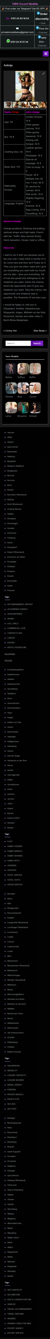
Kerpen (10, 828)
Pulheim (10, 1047)
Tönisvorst (12, 1185)
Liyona (32, 396)
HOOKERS (11, 865)
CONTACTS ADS (14, 633)
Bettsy (9, 377)
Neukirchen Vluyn (15, 1013)
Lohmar (10, 942)
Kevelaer (11, 894)
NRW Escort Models (25, 4)
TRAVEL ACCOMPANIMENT (19, 1309)
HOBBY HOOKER (14, 846)
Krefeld (10, 918)
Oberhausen (12, 1028)
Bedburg (11, 456)
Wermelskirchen (14, 1223)
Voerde (10, 1204)
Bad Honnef (12, 447)
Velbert (10, 1195)
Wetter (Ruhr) (13, 1238)
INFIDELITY (12, 1070)
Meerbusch (12, 970)
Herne (10, 765)
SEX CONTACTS (14, 1290)
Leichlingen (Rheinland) (17, 927)
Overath (10, 1037)
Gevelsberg (12, 689)
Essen (10, 586)
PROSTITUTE (13, 1099)
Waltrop (10, 1214)
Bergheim (11, 461)
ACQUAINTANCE (14, 614)
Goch (9, 698)
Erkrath (10, 576)
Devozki (8, 660)
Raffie (32, 377)
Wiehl (9, 1242)
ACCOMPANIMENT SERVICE (20, 604)
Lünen (10, 951)
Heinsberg (11, 746)
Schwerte (11, 1161)
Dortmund (11, 533)
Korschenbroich (14, 913)
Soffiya (21, 377)
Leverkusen (12, 932)
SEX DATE (11, 1109)
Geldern (10, 679)
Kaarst (10, 808)
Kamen (10, 813)
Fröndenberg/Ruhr (15, 670)
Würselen (11, 1271)
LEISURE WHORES (15, 1080)
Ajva (20, 396)
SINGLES (11, 1304)
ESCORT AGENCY (15, 1328)
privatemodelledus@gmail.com (17, 32)
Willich (10, 1247)
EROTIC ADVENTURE (16, 647)
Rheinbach (12, 1137)
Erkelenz (11, 571)
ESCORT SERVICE (15, 1333)
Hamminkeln (12, 732)
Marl (9, 956)
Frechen (11, 590)
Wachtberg (12, 1209)
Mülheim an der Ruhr (16, 1004)
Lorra (8, 416)
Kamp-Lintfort (13, 818)
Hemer (10, 751)
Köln (9, 903)
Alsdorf (10, 442)
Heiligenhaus (13, 741)
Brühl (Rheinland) (15, 504)
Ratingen (11, 1118)
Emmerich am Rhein (16, 557)
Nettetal (10, 1009)
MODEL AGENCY (14, 1085)
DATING (10, 642)
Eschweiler (12, 581)
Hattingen (11, 737)
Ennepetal (11, 562)
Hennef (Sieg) (13, 756)
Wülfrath (11, 1262)
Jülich (10, 803)
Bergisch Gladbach (15, 466)
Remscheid (12, 1132)
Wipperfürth (12, 1252)
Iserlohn (10, 794)
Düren (10, 542)
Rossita (9, 396)
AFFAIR (10, 619)
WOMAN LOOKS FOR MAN (19, 1323)
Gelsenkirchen (13, 684)
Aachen (10, 432)
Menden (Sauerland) (16, 980)
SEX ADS (11, 1104)
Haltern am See (14, 722)
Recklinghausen (14, 1123)
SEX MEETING (13, 1295)
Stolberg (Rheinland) (16, 1180)
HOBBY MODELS (14, 851)
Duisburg (11, 538)
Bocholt (10, 475)
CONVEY (11, 638)
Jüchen (10, 799)
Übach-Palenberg (15, 1190)
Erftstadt (11, 566)
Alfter (9, 437)
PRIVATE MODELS (15, 1094)
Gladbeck (11, 693)
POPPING (11, 1089)
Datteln (10, 514)
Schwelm (11, 1156)
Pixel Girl (43, 28)
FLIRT (10, 841)
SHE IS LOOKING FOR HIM (19, 1299)
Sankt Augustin (14, 1151)
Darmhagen (12, 523)
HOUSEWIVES (13, 1066)
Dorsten (10, 528)
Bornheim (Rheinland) (17, 495)
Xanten (10, 1276)
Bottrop (10, 499)
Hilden (10, 780)
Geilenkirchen (13, 674)
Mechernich (12, 961)
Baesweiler (12, 451)
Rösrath (10, 1147)
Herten (10, 770)
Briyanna (22, 416)
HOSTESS (11, 870)
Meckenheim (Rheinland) (18, 965)
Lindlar (10, 937)
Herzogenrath (13, 775)
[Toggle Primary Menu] (46, 53)
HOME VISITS (13, 861)
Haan (9, 713)
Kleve (9, 899)
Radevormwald (14, 1052)
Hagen (10, 717)
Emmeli (33, 416)
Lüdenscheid (13, 946)
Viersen (10, 1199)
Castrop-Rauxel (14, 509)
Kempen (11, 823)
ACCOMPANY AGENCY (17, 609)
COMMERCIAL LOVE (16, 628)
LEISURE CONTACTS (16, 1075)
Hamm (10, 727)
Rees (9, 1127)
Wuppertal (11, 1266)
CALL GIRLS (12, 623)
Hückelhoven (13, 784)
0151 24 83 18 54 (20, 18)
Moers (10, 990)
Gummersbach (13, 708)
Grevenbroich (13, 703)
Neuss (10, 1018)
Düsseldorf (12, 547)
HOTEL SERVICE (14, 875)
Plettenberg (12, 1042)
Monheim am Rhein (15, 999)
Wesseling (11, 1233)
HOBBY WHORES (15, 856)
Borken (10, 490)
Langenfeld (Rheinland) (17, 922)
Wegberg (11, 1218)
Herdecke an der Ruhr (17, 760)
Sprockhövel (12, 1175)
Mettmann (11, 985)
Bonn (9, 485)
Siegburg (11, 1166)
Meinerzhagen (13, 975)
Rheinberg (11, 1142)
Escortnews (10, 654)
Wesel (10, 1228)
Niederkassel (13, 1023)
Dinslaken (11, 518)
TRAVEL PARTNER (15, 1314)
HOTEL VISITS (13, 880)
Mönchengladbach (15, 994)
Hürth (9, 789)
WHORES (11, 1318)
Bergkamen (12, 471)
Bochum (11, 480)
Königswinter (13, 908)
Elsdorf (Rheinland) (15, 552)
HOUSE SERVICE (14, 884)
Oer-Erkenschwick (15, 1033)
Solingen (11, 1171)
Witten (10, 1257)
